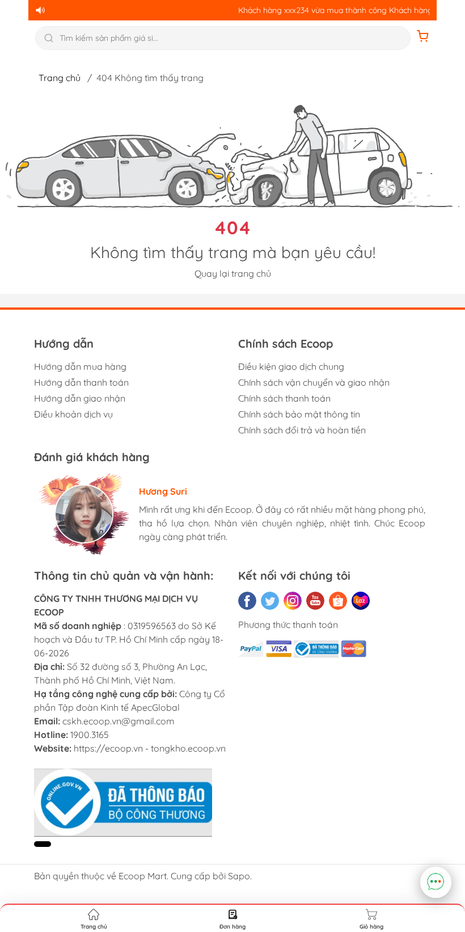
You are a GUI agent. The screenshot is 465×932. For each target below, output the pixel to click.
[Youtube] (315, 601)
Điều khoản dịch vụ (73, 414)
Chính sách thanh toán (284, 398)
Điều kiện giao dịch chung (291, 366)
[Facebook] (247, 601)
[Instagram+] (293, 601)
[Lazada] (361, 601)
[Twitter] (270, 601)
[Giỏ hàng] (423, 38)
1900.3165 (89, 734)
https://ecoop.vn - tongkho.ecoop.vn (150, 748)
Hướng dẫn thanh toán (81, 382)
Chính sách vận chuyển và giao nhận (314, 382)
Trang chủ (60, 77)
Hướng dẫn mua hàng (80, 366)
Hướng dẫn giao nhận (79, 398)
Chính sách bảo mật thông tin (299, 414)
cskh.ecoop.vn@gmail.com (118, 721)
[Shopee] (338, 601)
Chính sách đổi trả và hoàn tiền (302, 430)
